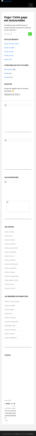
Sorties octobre (10, 334)
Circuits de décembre (11, 322)
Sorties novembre (10, 252)
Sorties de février (10, 244)
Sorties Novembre (10, 268)
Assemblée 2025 (10, 326)
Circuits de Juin (9, 51)
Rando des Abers (10, 318)
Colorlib (16, 434)
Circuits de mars (10, 288)
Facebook (7, 77)
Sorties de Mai (8, 55)
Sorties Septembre (11, 338)
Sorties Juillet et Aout (11, 280)
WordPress (30, 434)
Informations (8, 69)
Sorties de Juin (9, 284)
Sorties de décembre (11, 264)
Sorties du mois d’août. (11, 44)
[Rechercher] (30, 34)
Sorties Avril (8, 59)
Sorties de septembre (11, 276)
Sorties (6, 73)
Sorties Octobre (10, 272)
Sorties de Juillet (9, 48)
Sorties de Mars (10, 240)
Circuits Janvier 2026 (11, 248)
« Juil (6, 420)
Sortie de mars (9, 256)
